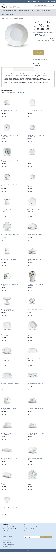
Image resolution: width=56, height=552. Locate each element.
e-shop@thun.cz (7, 531)
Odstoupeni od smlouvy (30, 528)
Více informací (18, 69)
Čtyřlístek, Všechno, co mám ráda (11, 234)
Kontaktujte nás (7, 546)
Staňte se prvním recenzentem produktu (43, 32)
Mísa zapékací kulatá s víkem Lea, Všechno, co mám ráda (35, 260)
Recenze (29, 69)
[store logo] (10, 6)
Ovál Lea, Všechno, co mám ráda (11, 383)
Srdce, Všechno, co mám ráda (35, 160)
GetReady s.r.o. (30, 550)
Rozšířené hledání (7, 542)
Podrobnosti (7, 69)
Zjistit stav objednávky (8, 544)
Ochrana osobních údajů (7, 537)
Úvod (2, 18)
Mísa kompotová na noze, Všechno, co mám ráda (9, 309)
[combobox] (43, 5)
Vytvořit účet (41, 1)
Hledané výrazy (6, 540)
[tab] (7, 69)
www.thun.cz (6, 533)
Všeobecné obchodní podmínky (32, 526)
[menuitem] (8, 10)
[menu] (28, 12)
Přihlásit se (31, 1)
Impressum (27, 524)
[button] (50, 1)
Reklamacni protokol (29, 531)
